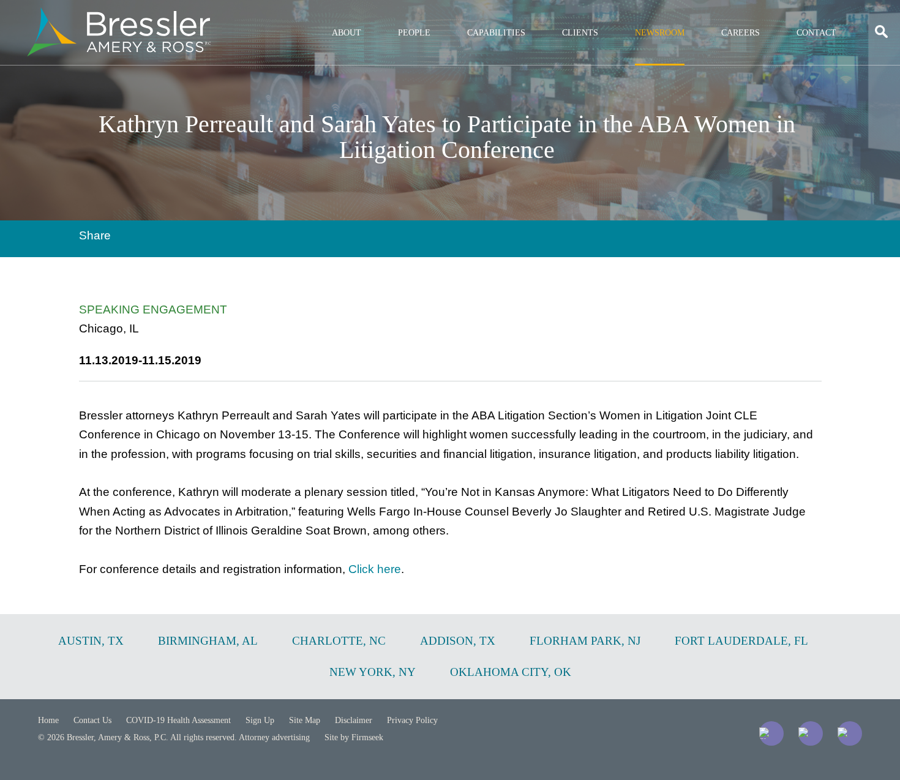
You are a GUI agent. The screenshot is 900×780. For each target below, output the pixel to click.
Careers (740, 32)
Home (48, 720)
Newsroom (659, 32)
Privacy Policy (412, 720)
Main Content (405, 15)
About (346, 32)
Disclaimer (353, 720)
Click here (374, 569)
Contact (816, 32)
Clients (580, 32)
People (414, 32)
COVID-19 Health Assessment (178, 720)
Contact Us (92, 720)
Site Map (304, 720)
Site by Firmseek (353, 737)
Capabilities (496, 32)
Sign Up (260, 720)
